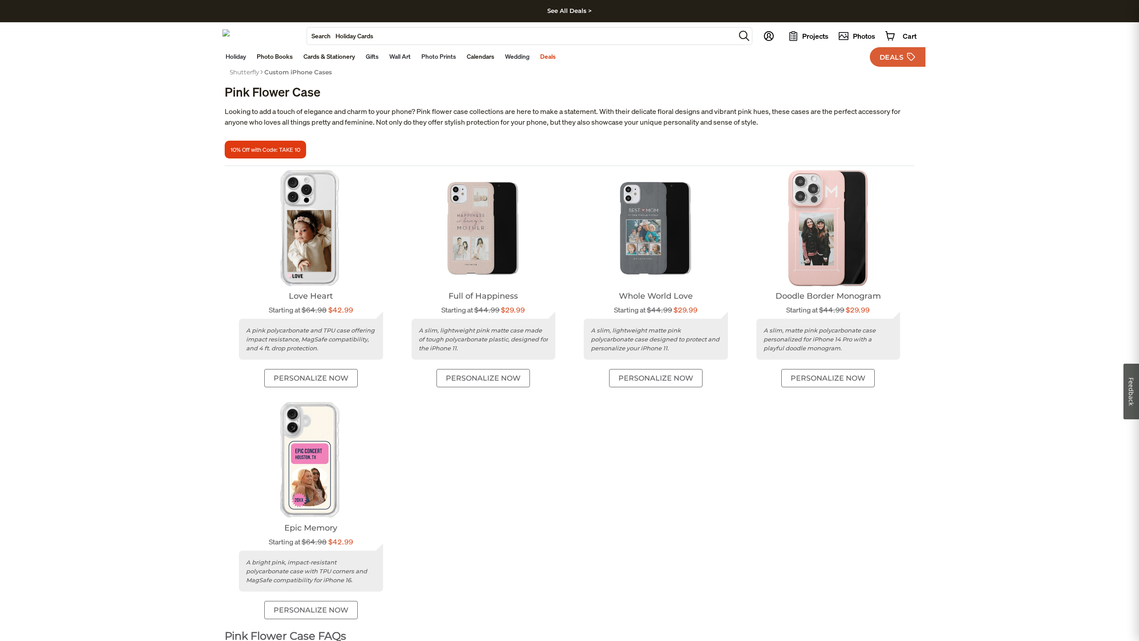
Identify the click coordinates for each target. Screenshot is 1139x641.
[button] (744, 36)
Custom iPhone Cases (298, 72)
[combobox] (521, 36)
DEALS (892, 57)
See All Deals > (569, 10)
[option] (244, 72)
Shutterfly (244, 72)
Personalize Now (311, 378)
